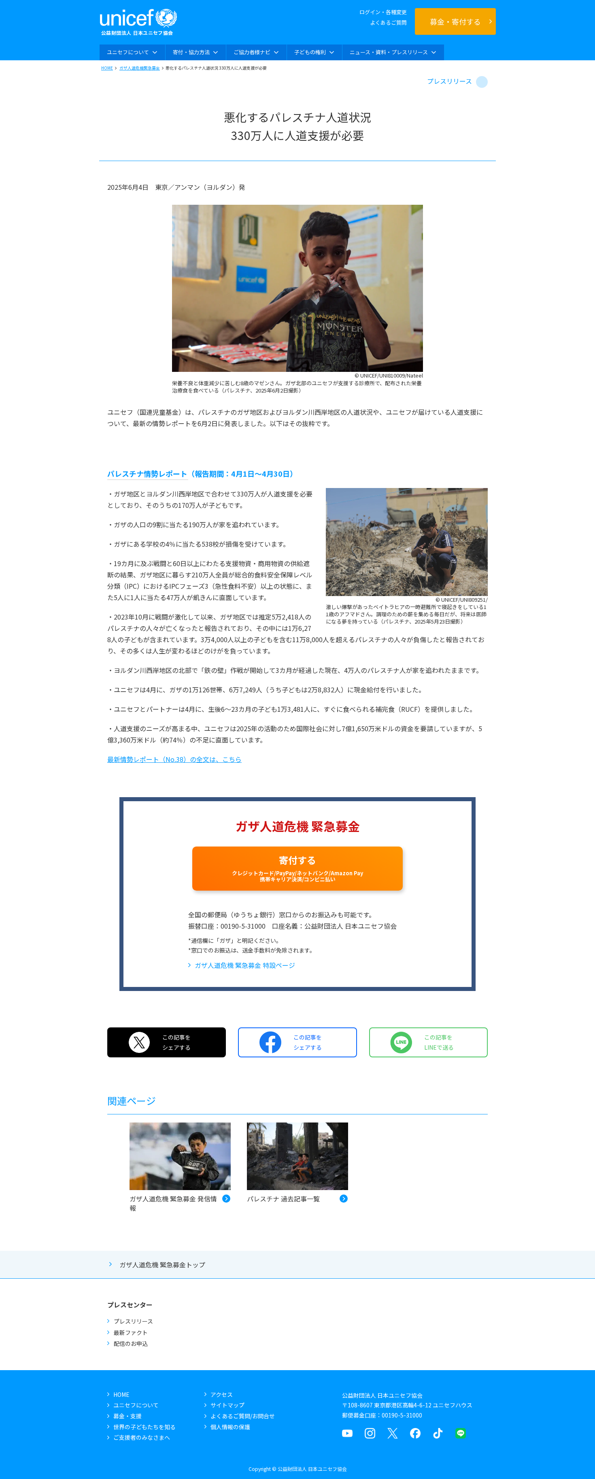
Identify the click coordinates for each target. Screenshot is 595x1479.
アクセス (221, 1394)
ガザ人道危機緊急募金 (139, 68)
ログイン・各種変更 (383, 12)
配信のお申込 (131, 1343)
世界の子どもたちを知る (144, 1427)
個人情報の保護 (230, 1427)
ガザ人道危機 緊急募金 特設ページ (245, 965)
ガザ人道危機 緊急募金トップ (162, 1264)
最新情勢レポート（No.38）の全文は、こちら (174, 759)
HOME (107, 68)
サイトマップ (227, 1405)
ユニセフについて (136, 1405)
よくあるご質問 (388, 22)
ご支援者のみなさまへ (141, 1437)
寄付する (297, 868)
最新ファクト (131, 1332)
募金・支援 (127, 1416)
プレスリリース (449, 81)
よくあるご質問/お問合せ (242, 1416)
